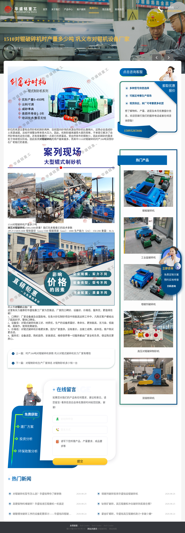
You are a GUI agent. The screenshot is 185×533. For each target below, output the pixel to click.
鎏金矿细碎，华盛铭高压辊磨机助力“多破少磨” (126, 514)
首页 (45, 9)
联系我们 (119, 9)
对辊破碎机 (102, 529)
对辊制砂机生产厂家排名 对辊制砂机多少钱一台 (51, 363)
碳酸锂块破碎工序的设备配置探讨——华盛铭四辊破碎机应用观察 (43, 514)
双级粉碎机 (148, 398)
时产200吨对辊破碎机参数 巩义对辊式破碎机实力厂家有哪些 (58, 353)
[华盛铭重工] (21, 9)
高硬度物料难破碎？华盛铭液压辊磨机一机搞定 (38, 504)
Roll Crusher (85, 526)
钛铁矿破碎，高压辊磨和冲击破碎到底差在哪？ (127, 504)
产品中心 (68, 9)
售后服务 (106, 9)
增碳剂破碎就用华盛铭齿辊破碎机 (119, 493)
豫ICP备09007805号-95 (75, 529)
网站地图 (113, 529)
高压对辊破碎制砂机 (148, 351)
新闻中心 (94, 8)
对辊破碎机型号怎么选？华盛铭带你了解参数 (37, 493)
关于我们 (55, 9)
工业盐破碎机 (148, 257)
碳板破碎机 (148, 210)
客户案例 (81, 9)
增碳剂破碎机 (148, 304)
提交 (80, 461)
